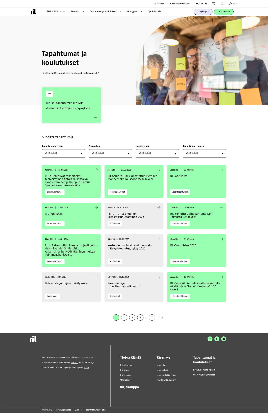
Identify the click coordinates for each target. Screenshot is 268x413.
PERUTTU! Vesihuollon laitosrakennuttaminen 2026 (126, 215)
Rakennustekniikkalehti (180, 3)
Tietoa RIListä (54, 11)
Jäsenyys (75, 11)
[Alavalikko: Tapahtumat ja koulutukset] (119, 12)
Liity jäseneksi (224, 12)
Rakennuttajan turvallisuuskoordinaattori (124, 285)
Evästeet (78, 410)
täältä (86, 367)
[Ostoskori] (213, 4)
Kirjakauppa (159, 3)
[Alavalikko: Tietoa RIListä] (64, 12)
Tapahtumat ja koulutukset (103, 11)
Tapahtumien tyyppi (52, 146)
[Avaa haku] (222, 4)
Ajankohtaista (154, 11)
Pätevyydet (131, 11)
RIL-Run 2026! (54, 213)
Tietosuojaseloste (63, 410)
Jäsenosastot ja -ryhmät (167, 375)
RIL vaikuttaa (126, 375)
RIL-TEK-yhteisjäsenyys (166, 380)
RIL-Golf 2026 (178, 176)
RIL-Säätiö (124, 370)
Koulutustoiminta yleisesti (204, 370)
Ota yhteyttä (203, 12)
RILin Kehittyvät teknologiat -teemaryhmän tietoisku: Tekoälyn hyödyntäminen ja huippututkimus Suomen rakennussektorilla (67, 181)
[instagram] (210, 338)
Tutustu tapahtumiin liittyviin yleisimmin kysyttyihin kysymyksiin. (68, 106)
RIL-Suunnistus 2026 (183, 245)
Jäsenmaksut (162, 370)
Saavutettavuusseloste (96, 410)
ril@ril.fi (74, 363)
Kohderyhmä (143, 146)
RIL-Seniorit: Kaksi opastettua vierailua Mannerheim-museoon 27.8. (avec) (132, 178)
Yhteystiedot (125, 380)
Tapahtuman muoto (193, 146)
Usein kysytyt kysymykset (204, 375)
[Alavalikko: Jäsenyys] (83, 12)
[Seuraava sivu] (161, 317)
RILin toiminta (126, 365)
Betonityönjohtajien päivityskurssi (67, 283)
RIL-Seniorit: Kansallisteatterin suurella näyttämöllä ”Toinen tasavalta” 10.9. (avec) (195, 286)
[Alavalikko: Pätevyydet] (141, 12)
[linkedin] (223, 338)
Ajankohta (94, 146)
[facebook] (216, 338)
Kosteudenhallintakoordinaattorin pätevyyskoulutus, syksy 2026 (130, 247)
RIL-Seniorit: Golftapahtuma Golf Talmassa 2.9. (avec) (191, 215)
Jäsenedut (161, 365)
